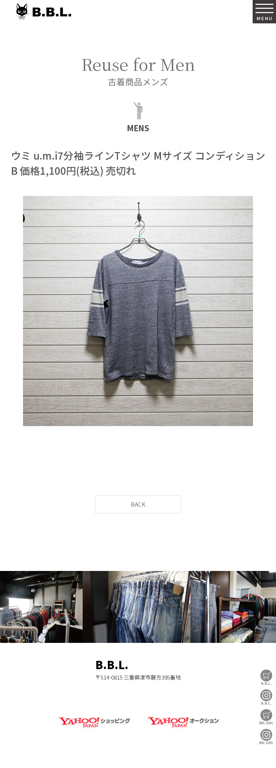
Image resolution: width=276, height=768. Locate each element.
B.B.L (42, 12)
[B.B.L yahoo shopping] (94, 729)
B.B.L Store (266, 677)
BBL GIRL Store (266, 717)
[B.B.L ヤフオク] (182, 729)
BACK (138, 504)
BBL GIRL (266, 736)
